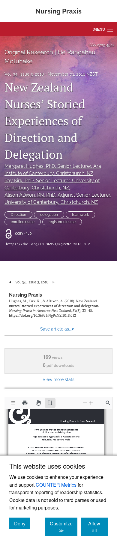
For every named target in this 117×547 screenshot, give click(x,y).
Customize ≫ (63, 527)
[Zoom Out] (84, 402)
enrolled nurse (22, 222)
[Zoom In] (90, 402)
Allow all (98, 527)
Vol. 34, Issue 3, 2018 (24, 74)
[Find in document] (108, 403)
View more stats (58, 379)
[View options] (13, 402)
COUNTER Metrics (56, 484)
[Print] (25, 403)
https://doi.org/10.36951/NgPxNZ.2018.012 (48, 244)
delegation (49, 215)
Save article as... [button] (57, 329)
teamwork (80, 215)
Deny (22, 523)
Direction (18, 215)
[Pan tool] (38, 403)
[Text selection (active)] (50, 403)
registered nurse (62, 222)
